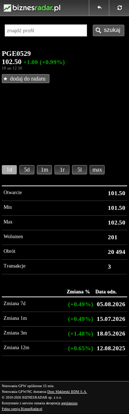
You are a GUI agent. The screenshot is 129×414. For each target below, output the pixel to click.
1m (44, 170)
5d (27, 170)
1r (62, 170)
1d (9, 170)
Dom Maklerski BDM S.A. (67, 392)
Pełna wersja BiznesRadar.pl (22, 409)
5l (79, 170)
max (97, 170)
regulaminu (69, 403)
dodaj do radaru (28, 79)
